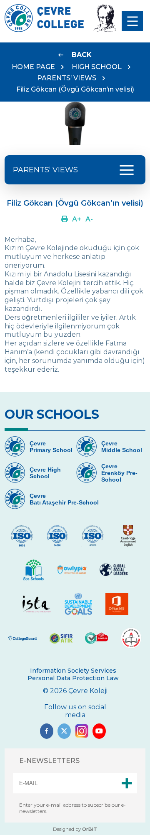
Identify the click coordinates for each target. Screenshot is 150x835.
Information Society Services (73, 670)
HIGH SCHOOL (97, 67)
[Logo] (44, 30)
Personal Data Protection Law (73, 678)
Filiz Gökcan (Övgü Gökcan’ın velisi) (75, 89)
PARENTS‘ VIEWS (66, 78)
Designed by (75, 829)
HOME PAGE (33, 67)
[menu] (132, 21)
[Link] (64, 219)
